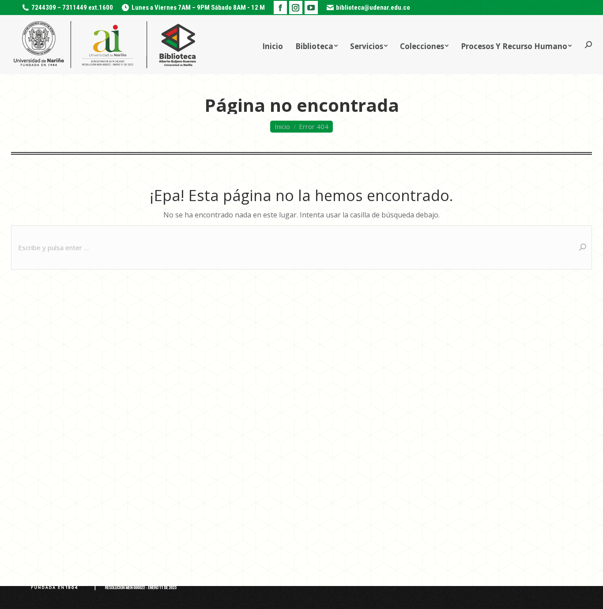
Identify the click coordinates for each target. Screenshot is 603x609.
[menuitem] (272, 44)
